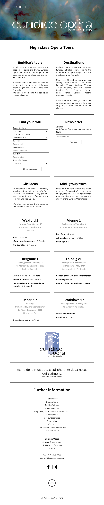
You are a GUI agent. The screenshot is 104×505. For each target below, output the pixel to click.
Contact (52, 424)
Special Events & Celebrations (52, 427)
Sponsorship (52, 415)
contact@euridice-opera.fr (52, 458)
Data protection (52, 430)
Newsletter (52, 421)
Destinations (52, 402)
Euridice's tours (52, 405)
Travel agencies (52, 408)
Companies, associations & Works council (52, 411)
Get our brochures (52, 418)
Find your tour (52, 399)
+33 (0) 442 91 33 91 (52, 455)
